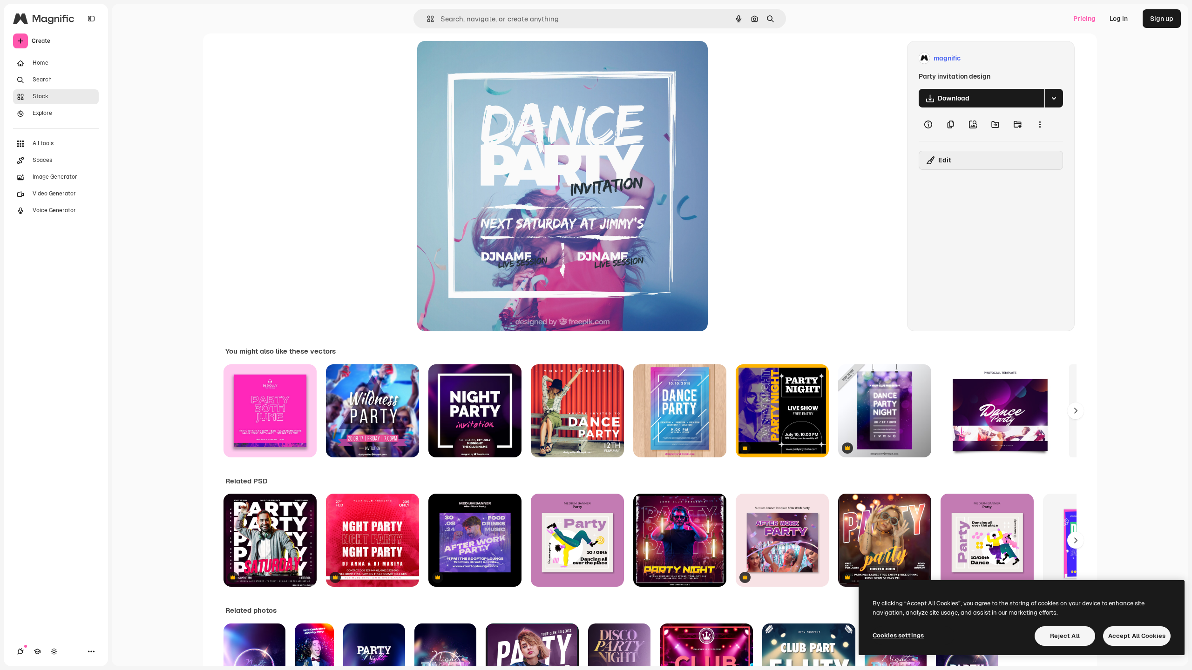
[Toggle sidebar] (91, 18)
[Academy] (37, 651)
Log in (1119, 18)
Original (477, 58)
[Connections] (20, 651)
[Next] (1075, 410)
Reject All (1065, 636)
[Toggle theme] (54, 651)
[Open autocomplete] (427, 18)
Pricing (1084, 18)
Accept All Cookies (1136, 636)
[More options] (1039, 124)
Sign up (1161, 18)
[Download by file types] (1053, 98)
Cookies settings (898, 635)
